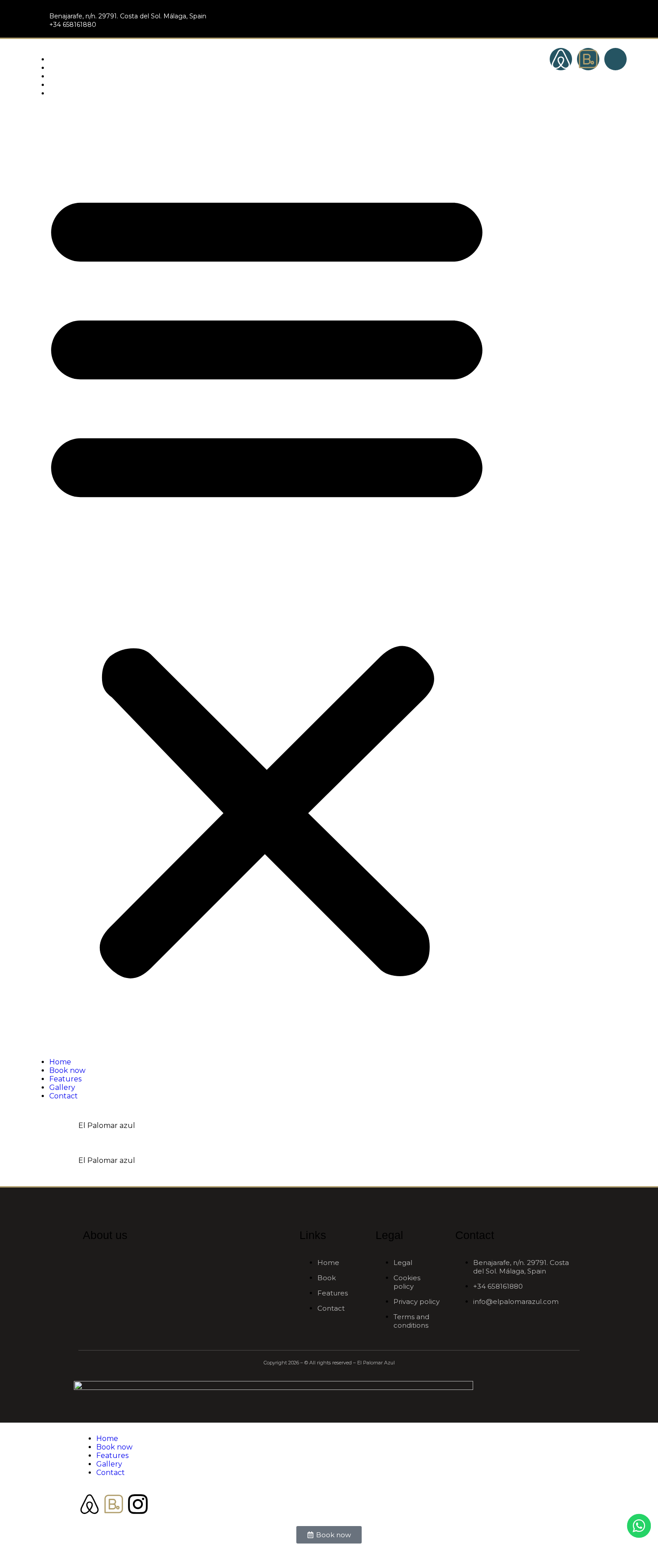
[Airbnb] (561, 59)
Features (65, 76)
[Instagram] (138, 1504)
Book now (67, 68)
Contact (63, 93)
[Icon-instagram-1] (615, 59)
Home (60, 59)
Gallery (62, 85)
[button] (266, 578)
